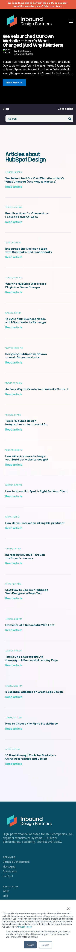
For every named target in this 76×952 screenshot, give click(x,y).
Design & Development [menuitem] (16, 861)
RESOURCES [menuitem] (11, 886)
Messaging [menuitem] (9, 866)
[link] (29, 21)
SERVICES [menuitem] (9, 857)
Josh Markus (24, 51)
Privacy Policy (24, 926)
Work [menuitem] (6, 890)
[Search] (69, 118)
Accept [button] (30, 944)
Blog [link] (6, 109)
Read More (12, 82)
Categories (65, 109)
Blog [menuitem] (5, 895)
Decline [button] (45, 944)
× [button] (68, 907)
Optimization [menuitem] (10, 871)
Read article (13, 186)
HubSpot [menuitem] (8, 876)
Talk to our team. (53, 6)
